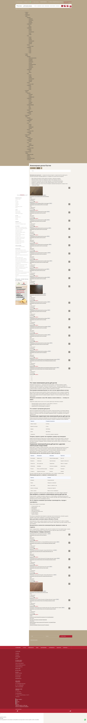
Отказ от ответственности (19, 663)
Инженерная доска (18, 678)
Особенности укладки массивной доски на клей (21, 255)
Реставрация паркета (18, 660)
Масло (30, 26)
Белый (30, 74)
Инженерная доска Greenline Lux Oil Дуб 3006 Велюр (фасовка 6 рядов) (42, 543)
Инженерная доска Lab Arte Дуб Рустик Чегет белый (39, 344)
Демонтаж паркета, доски (19, 257)
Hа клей (16, 205)
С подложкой (50, 622)
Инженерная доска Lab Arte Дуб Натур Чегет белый (39, 567)
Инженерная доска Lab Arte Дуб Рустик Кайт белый (39, 262)
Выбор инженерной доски (19, 270)
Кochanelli (30, 59)
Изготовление (42, 617)
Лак (29, 25)
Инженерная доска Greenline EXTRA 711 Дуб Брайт (39, 204)
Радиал (30, 103)
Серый (30, 38)
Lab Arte (30, 21)
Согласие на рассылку (18, 666)
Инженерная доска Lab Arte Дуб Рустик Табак (38, 319)
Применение (44, 619)
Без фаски (31, 111)
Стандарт (30, 102)
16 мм (30, 52)
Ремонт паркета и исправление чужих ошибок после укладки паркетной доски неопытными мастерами (21, 228)
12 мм (30, 48)
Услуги (24, 647)
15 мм (30, 51)
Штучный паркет (18, 676)
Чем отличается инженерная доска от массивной (21, 274)
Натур (30, 33)
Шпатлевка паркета (18, 239)
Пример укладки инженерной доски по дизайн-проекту (21, 253)
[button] (69, 188)
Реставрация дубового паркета (20, 234)
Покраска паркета (18, 233)
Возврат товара (17, 668)
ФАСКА (28, 44)
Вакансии (59, 647)
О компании (17, 647)
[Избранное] (17, 711)
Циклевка (40, 619)
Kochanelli (30, 94)
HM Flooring (31, 20)
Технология (46, 622)
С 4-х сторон (31, 46)
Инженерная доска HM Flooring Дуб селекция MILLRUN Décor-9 (41, 576)
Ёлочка (16, 207)
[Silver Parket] (19, 6)
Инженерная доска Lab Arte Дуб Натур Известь (38, 535)
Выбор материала (33, 622)
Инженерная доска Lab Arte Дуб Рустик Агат (38, 237)
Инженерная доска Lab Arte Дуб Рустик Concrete (38, 229)
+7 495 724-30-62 (18, 691)
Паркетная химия (30, 154)
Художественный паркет (19, 213)
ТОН (28, 35)
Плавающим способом (18, 206)
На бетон (16, 219)
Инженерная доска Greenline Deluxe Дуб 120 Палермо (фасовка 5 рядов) (43, 559)
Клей (43, 622)
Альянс (30, 95)
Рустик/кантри (31, 31)
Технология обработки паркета (20, 246)
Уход (46, 617)
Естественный (31, 78)
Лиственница (36, 619)
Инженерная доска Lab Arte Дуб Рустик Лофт (38, 278)
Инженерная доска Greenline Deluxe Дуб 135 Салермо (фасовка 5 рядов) (43, 608)
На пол (16, 200)
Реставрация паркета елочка (19, 240)
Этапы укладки (39, 622)
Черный (30, 39)
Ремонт (54, 622)
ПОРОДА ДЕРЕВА (30, 104)
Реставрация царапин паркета (19, 238)
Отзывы (16, 658)
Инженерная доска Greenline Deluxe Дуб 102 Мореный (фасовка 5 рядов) (43, 360)
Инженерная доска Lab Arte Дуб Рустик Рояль (38, 303)
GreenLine (30, 18)
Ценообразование (50, 617)
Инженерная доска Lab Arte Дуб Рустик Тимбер (38, 327)
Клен (30, 107)
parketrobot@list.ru (19, 693)
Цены (37, 647)
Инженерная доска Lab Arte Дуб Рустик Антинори (38, 245)
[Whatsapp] (85, 720)
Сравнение (62, 5)
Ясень (30, 108)
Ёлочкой (31, 617)
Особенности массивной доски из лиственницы (20, 269)
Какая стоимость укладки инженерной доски (22, 251)
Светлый (30, 42)
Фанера (28, 155)
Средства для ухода (30, 158)
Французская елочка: (32, 57)
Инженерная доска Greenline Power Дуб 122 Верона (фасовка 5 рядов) (42, 600)
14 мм (30, 50)
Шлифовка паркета (18, 222)
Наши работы (31, 647)
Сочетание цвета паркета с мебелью (20, 258)
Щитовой (38, 617)
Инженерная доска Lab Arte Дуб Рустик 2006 (38, 221)
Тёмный (30, 43)
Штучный (34, 617)
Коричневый (31, 145)
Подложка (29, 159)
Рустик (30, 30)
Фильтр (38, 168)
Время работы (66, 2)
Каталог (33, 168)
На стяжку (16, 201)
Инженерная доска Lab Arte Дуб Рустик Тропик (38, 336)
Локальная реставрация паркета (20, 232)
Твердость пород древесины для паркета (21, 267)
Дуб (29, 106)
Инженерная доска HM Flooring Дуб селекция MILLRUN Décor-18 (41, 551)
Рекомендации (17, 656)
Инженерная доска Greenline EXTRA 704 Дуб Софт (39, 592)
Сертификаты (51, 647)
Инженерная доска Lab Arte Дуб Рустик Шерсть (38, 352)
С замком (16, 202)
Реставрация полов (18, 243)
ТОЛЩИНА (29, 47)
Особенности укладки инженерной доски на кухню (21, 276)
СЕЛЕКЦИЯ (29, 27)
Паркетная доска (17, 212)
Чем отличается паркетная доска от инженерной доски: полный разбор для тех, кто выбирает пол (21, 262)
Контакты (65, 647)
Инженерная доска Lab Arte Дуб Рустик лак (37, 270)
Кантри (30, 29)
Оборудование (43, 647)
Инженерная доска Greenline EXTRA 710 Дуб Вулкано (39, 196)
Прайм (30, 34)
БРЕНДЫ (28, 17)
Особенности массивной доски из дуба (21, 264)
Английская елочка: (32, 64)
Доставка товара (18, 670)
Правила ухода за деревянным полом (21, 259)
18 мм (30, 133)
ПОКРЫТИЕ (29, 69)
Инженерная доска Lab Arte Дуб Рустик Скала (38, 311)
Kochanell (30, 22)
